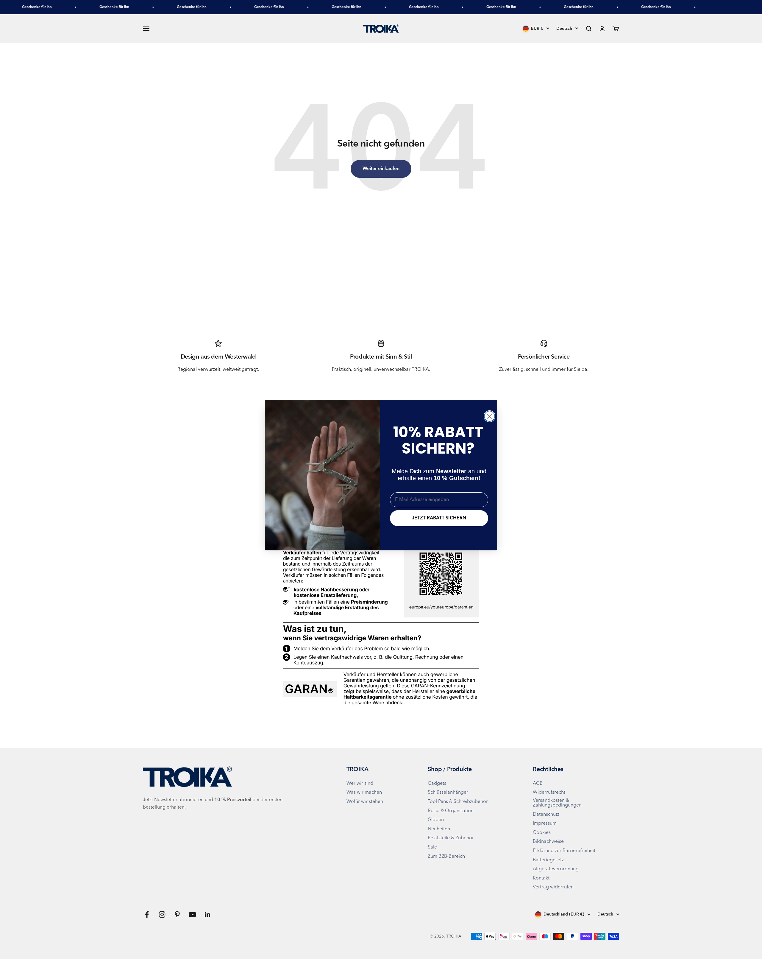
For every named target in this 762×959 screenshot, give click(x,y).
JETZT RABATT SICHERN (439, 518)
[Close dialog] (489, 416)
